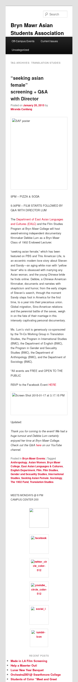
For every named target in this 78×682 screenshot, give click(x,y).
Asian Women (37, 462)
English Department (23, 470)
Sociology (56, 478)
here (38, 445)
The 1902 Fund (20, 482)
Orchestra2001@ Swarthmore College (36, 674)
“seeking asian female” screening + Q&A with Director (29, 88)
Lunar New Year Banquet (27, 670)
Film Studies (50, 470)
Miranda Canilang (21, 109)
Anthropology (19, 462)
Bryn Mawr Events (33, 458)
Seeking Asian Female (35, 478)
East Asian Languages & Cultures (42, 466)
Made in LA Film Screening (29, 661)
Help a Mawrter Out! (24, 665)
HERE (52, 385)
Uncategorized (20, 50)
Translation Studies (42, 482)
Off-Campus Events (23, 41)
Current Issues (49, 41)
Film (39, 470)
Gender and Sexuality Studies (29, 474)
